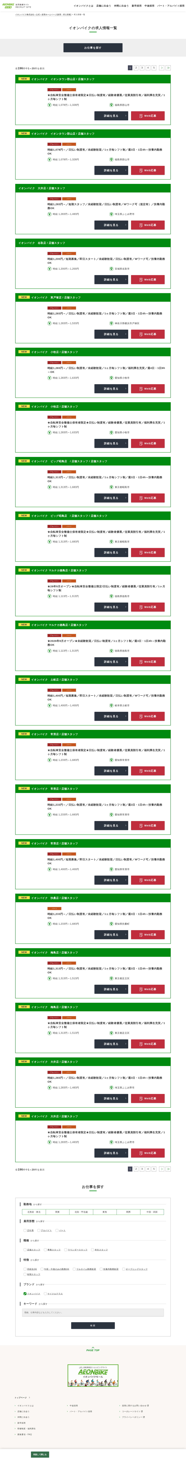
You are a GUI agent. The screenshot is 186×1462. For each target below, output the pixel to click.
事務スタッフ (54, 1250)
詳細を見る (111, 115)
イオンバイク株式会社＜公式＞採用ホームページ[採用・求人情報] (43, 15)
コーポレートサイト (131, 1411)
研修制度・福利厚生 (26, 1429)
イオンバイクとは (25, 1406)
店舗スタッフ (33, 1250)
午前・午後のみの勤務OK (56, 1269)
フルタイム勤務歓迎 (86, 1269)
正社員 (30, 1230)
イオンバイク (33, 1294)
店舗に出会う (23, 1411)
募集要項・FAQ (24, 1434)
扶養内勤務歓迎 (111, 1269)
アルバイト (46, 1230)
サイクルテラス (55, 1294)
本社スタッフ (101, 1250)
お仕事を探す (93, 47)
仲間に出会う (23, 1417)
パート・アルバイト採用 (81, 1411)
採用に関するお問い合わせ (134, 1406)
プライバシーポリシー (132, 1417)
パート (62, 1230)
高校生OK (32, 1269)
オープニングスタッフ (137, 1269)
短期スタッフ (33, 1274)
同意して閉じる (40, 1454)
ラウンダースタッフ (77, 1250)
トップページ (21, 1398)
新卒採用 (21, 1423)
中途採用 (74, 1406)
